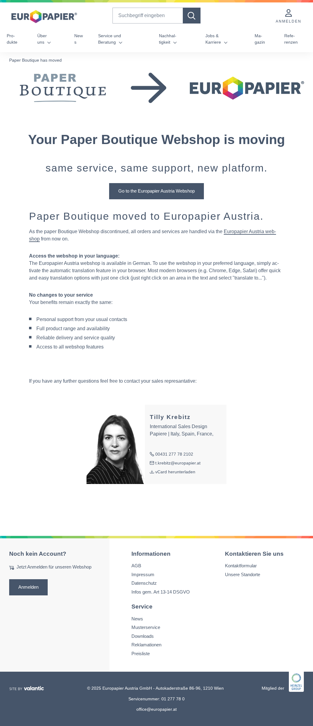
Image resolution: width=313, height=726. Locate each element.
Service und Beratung (109, 39)
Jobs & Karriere (213, 39)
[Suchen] (192, 15)
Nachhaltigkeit (167, 39)
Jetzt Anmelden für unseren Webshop (54, 567)
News (78, 39)
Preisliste (140, 653)
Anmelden (28, 587)
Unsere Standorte (242, 574)
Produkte (12, 39)
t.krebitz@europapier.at (175, 463)
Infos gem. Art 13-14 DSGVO (160, 591)
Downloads (142, 636)
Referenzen (291, 39)
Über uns (42, 39)
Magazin (260, 39)
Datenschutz (144, 583)
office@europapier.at (156, 709)
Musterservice (145, 627)
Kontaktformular (241, 566)
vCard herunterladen (175, 471)
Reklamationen (146, 644)
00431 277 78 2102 (171, 454)
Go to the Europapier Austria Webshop (156, 190)
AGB (136, 566)
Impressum (142, 574)
